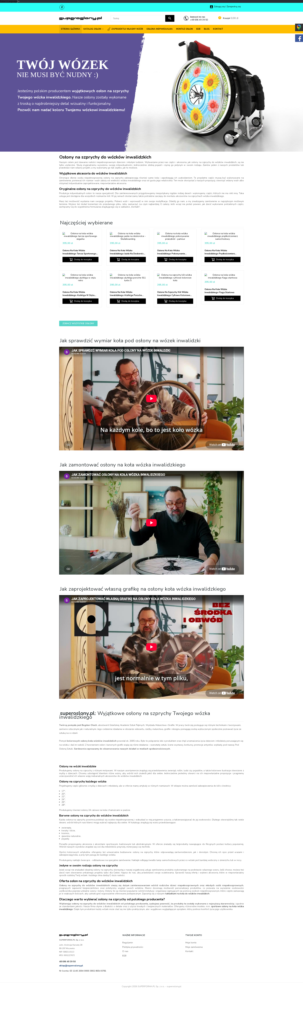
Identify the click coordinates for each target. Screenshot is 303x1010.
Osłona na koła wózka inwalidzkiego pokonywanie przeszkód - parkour (171, 252)
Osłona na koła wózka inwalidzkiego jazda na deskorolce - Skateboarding (127, 252)
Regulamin (127, 942)
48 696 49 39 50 (67, 961)
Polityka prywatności (132, 947)
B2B (124, 955)
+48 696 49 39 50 (199, 18)
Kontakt (189, 951)
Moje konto (190, 942)
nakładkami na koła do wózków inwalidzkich (187, 893)
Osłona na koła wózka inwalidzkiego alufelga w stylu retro (78, 294)
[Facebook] (61, 7)
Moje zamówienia (194, 947)
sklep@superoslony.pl (71, 965)
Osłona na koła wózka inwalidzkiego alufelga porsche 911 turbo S (126, 294)
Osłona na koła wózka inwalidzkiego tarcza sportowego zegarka (79, 252)
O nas (125, 951)
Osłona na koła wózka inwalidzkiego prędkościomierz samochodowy (220, 252)
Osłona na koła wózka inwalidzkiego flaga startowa (219, 291)
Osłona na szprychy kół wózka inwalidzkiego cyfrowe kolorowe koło (173, 294)
